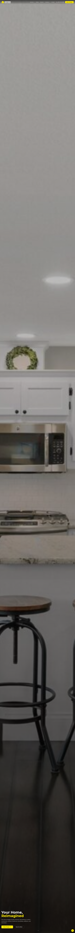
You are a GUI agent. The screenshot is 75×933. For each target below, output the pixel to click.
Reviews (41, 2)
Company (47, 2)
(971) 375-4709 (61, 2)
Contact (52, 2)
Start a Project (69, 2)
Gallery (37, 2)
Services (31, 2)
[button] (72, 930)
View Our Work (19, 927)
